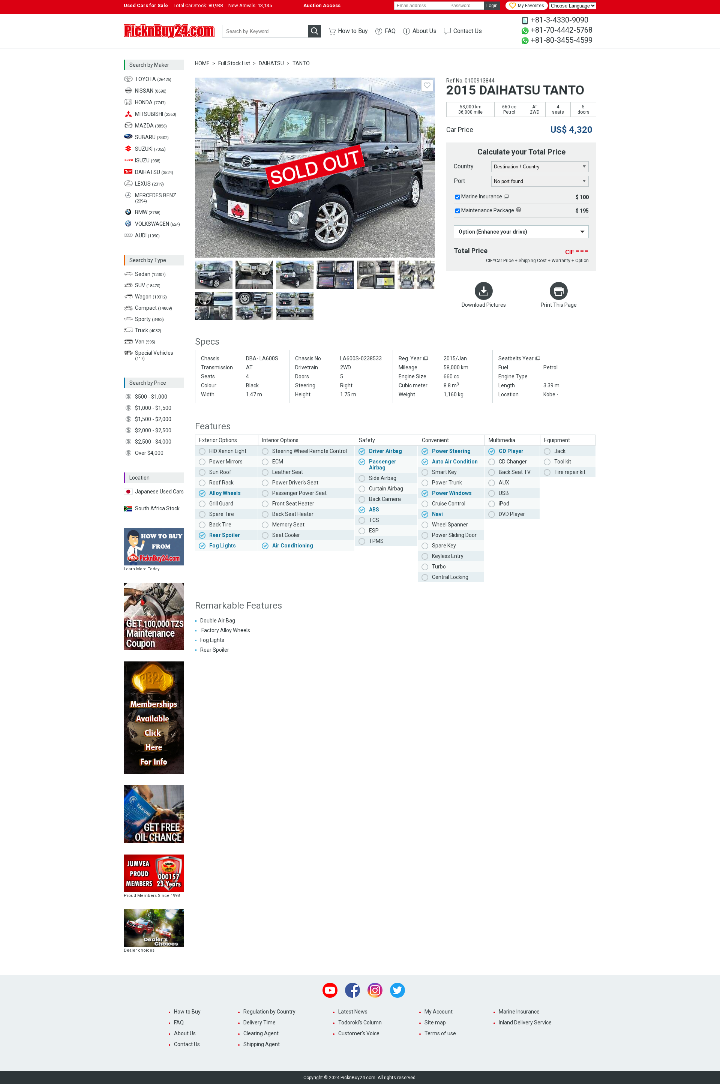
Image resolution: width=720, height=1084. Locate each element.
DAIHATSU (271, 63)
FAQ (390, 30)
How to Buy (353, 30)
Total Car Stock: (198, 5)
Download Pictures (484, 305)
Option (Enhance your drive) (493, 232)
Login (492, 5)
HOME (202, 63)
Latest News (353, 1012)
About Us (424, 30)
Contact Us (467, 30)
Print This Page (559, 305)
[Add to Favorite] (427, 85)
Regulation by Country (269, 1012)
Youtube (330, 990)
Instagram (375, 990)
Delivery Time (259, 1023)
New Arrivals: (250, 5)
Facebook (352, 990)
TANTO (301, 63)
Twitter (397, 990)
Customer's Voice (359, 1033)
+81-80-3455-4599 (561, 40)
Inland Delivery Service (525, 1023)
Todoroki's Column (360, 1023)
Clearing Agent (261, 1033)
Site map (435, 1023)
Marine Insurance (481, 196)
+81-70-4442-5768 (561, 29)
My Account (438, 1012)
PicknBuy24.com (169, 31)
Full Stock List (234, 63)
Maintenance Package (487, 210)
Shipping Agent (261, 1044)
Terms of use (440, 1033)
